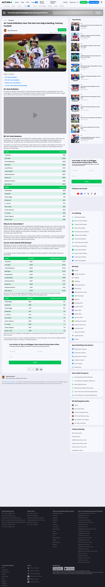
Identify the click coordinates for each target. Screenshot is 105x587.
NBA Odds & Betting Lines (8, 515)
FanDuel (77, 339)
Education (11, 20)
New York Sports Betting (81, 220)
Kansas (54, 540)
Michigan (55, 533)
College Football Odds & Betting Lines (11, 517)
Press (3, 578)
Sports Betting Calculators (82, 345)
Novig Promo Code (83, 526)
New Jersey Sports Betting (81, 242)
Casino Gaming (78, 429)
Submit (35, 362)
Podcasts (4, 583)
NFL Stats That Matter (80, 423)
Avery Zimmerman (12, 30)
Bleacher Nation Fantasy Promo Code (87, 551)
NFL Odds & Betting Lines (8, 513)
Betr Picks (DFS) (79, 317)
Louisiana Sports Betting (81, 224)
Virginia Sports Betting (80, 238)
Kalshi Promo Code (83, 524)
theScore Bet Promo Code (84, 537)
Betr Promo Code (82, 553)
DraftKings (77, 281)
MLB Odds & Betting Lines (8, 524)
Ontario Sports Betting (80, 260)
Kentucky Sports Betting (81, 253)
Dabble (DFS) (78, 310)
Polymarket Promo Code (84, 520)
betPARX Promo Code (83, 540)
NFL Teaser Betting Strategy (82, 416)
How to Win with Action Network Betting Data (86, 391)
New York (55, 515)
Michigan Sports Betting (81, 246)
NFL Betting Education (80, 401)
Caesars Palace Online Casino (79, 443)
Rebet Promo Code (83, 555)
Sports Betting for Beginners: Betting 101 (85, 380)
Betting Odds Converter (81, 356)
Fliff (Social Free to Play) (81, 292)
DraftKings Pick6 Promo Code (85, 546)
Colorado (55, 524)
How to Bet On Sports (80, 373)
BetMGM (77, 277)
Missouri (55, 544)
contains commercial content (12, 381)
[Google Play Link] (69, 568)
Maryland (55, 520)
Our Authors (5, 569)
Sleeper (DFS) (78, 314)
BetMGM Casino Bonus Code (79, 440)
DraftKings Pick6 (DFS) (80, 321)
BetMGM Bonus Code (83, 515)
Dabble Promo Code (83, 549)
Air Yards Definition (11, 77)
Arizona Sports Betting (80, 249)
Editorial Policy (5, 572)
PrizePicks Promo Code (84, 562)
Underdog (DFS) (79, 303)
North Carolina (56, 542)
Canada (55, 546)
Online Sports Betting (80, 217)
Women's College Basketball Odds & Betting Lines (14, 522)
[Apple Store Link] (58, 568)
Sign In (101, 2)
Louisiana (55, 517)
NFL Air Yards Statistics (12, 80)
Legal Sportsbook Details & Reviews (84, 377)
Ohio (54, 535)
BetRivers (77, 299)
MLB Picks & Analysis (32, 522)
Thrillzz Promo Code (83, 560)
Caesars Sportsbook (80, 285)
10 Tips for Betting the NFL (81, 412)
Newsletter (4, 585)
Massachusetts (56, 537)
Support (4, 581)
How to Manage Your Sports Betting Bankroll (86, 395)
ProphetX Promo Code (83, 531)
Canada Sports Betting (80, 257)
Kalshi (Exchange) (79, 295)
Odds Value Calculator (80, 352)
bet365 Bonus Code (83, 517)
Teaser (76, 405)
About (3, 567)
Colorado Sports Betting (81, 235)
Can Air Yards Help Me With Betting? (16, 85)
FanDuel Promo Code (83, 535)
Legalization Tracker (58, 513)
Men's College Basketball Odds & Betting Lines (13, 520)
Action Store (5, 576)
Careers (4, 574)
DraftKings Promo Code (84, 533)
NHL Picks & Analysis (32, 524)
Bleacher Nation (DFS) (80, 324)
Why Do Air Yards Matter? (13, 83)
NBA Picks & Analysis (32, 515)
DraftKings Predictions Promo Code (87, 529)
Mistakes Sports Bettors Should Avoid (84, 388)
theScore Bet (78, 288)
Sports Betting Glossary (80, 384)
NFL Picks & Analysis (32, 513)
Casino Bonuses (76, 436)
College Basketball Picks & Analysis (36, 520)
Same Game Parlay (79, 408)
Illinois (54, 531)
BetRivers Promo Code (83, 544)
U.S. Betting (76, 213)
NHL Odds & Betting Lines (8, 526)
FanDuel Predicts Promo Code (85, 522)
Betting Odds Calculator (81, 349)
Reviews (75, 266)
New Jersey (56, 526)
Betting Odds (78, 367)
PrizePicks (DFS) (79, 306)
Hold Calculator (78, 363)
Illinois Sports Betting (80, 228)
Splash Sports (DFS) (80, 332)
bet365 (76, 270)
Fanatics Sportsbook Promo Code (86, 513)
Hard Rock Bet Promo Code (85, 542)
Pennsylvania (56, 529)
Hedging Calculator (79, 360)
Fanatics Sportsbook (80, 274)
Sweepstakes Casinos (77, 450)
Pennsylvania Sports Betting (82, 231)
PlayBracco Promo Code (84, 557)
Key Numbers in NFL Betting (82, 419)
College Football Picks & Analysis (35, 517)
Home (5, 20)
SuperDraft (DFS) (79, 335)
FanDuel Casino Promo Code (79, 447)
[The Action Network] (7, 2)
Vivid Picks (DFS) (79, 328)
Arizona (54, 522)
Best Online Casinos (77, 433)
